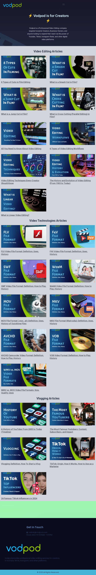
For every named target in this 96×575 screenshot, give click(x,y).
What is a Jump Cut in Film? (14, 114)
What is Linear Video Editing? (15, 215)
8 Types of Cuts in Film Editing (15, 82)
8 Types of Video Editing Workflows (67, 148)
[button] (64, 4)
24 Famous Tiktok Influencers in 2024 (19, 498)
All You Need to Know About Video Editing (21, 148)
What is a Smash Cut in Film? (63, 82)
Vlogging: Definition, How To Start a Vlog (20, 464)
